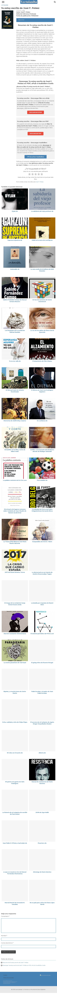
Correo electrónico (7, 943)
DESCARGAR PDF (35, 133)
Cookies (5, 975)
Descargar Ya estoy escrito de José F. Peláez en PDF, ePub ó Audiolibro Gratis (23, 965)
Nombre (4, 935)
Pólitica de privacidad (8, 977)
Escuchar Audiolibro (36, 157)
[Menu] (3, 2)
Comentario (5, 916)
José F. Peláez (40, 182)
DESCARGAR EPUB (35, 112)
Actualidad (4, 5)
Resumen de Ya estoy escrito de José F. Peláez (15, 962)
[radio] (29, 174)
